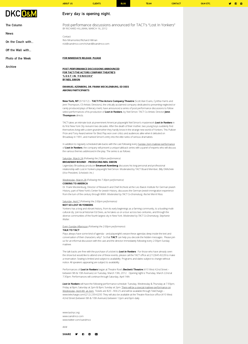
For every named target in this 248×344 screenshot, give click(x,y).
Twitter (230, 4)
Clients (97, 3)
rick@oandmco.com (73, 43)
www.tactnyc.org (71, 312)
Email (96, 334)
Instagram (241, 4)
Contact (176, 3)
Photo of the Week (18, 58)
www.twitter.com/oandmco (77, 319)
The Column (14, 25)
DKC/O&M (21, 13)
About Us (68, 3)
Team (149, 3)
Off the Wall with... (18, 50)
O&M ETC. (206, 3)
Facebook (236, 3)
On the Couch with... (19, 42)
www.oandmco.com (73, 316)
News (9, 33)
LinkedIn (89, 334)
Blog (123, 3)
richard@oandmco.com (97, 43)
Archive (11, 67)
